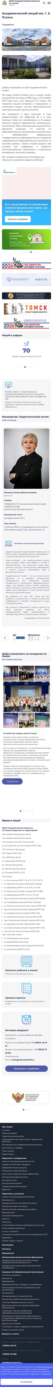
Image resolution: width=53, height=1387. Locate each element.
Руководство (8, 1293)
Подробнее (8, 24)
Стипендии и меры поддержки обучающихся (22, 1326)
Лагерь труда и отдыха (12, 1241)
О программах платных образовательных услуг (23, 1225)
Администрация (9, 1133)
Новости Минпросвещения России (18, 1161)
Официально (8, 1253)
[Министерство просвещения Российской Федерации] (25, 1097)
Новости (6, 1219)
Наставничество (9, 1180)
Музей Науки (8, 1154)
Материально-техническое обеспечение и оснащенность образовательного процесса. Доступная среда (22, 1318)
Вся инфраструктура (12, 659)
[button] (44, 2)
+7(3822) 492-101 (9, 1345)
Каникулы (6, 1222)
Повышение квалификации (14, 1171)
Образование (8, 1281)
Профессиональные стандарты (16, 1164)
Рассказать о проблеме (26, 1069)
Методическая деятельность (15, 1177)
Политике (46, 1374)
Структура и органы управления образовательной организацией (17, 1312)
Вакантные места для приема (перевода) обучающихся (20, 1306)
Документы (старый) (11, 1323)
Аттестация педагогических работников (20, 1174)
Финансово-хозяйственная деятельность (20, 1299)
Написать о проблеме (18, 219)
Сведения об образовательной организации (23, 1272)
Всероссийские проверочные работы (19, 1209)
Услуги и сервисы (10, 1231)
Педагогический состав (13, 1136)
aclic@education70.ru (23, 1060)
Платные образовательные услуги (17, 1302)
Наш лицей (7, 1127)
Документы (7, 1278)
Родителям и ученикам (13, 1194)
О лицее (6, 1130)
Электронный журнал (12, 1183)
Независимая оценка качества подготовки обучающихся (21, 1267)
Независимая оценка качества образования (22, 1257)
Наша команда (9, 420)
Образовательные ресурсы (14, 1168)
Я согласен (26, 1382)
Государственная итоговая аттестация (19, 1203)
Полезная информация (12, 1216)
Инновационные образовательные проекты (22, 1145)
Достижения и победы (12, 1148)
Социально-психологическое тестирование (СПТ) (24, 1234)
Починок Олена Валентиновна (20, 492)
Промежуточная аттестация (14, 1206)
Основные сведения (11, 1275)
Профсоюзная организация (14, 1186)
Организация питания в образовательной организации (21, 1288)
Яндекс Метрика (45, 1367)
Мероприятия (8, 1212)
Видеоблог (7, 1238)
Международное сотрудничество (17, 1296)
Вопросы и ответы (10, 1334)
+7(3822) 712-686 (9, 1354)
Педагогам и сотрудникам (14, 1158)
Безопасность (8, 1200)
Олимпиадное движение (13, 1228)
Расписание (7, 1245)
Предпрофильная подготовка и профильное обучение (22, 1140)
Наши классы (8, 1151)
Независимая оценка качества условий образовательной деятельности (20, 1261)
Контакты (6, 1249)
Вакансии (6, 1189)
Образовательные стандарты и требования (22, 1284)
